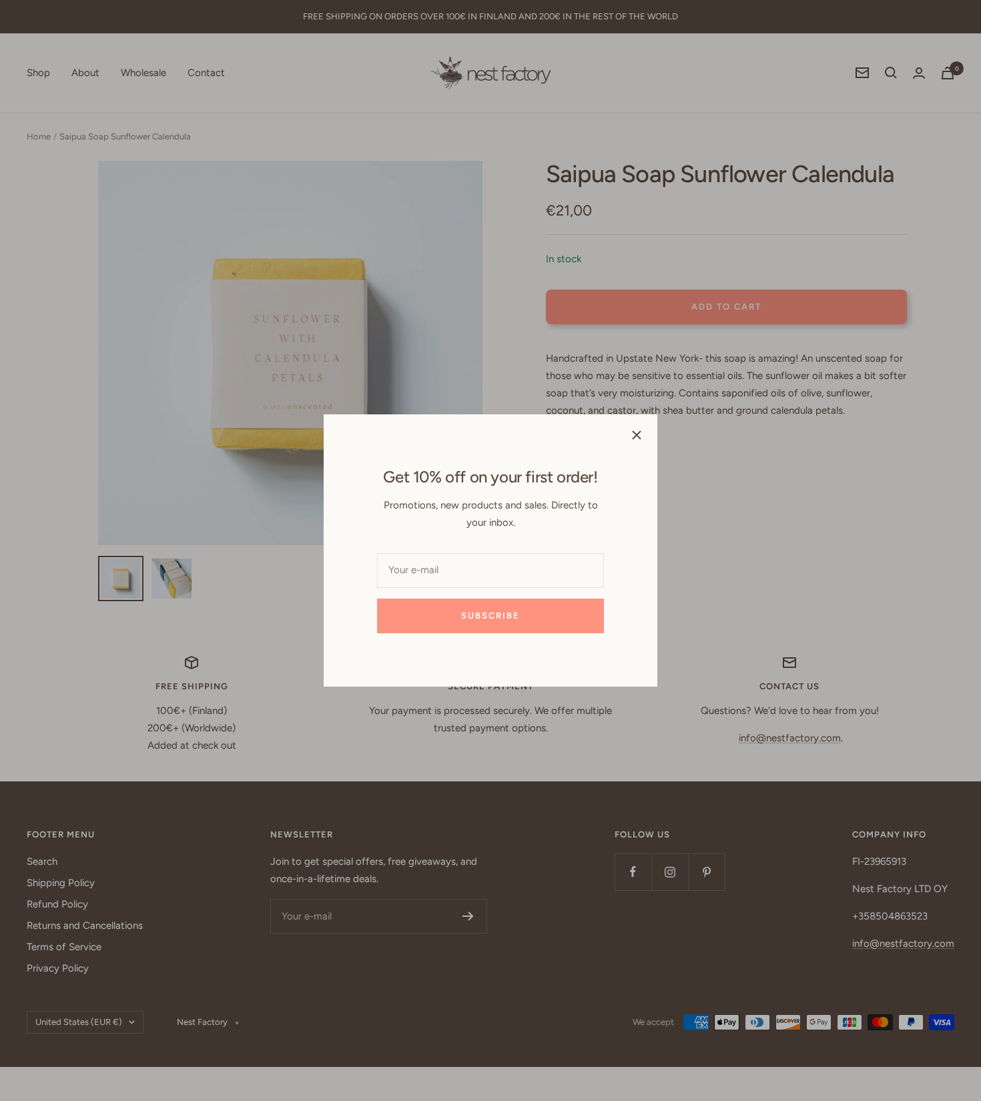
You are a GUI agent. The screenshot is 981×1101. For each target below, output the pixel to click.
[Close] (636, 435)
